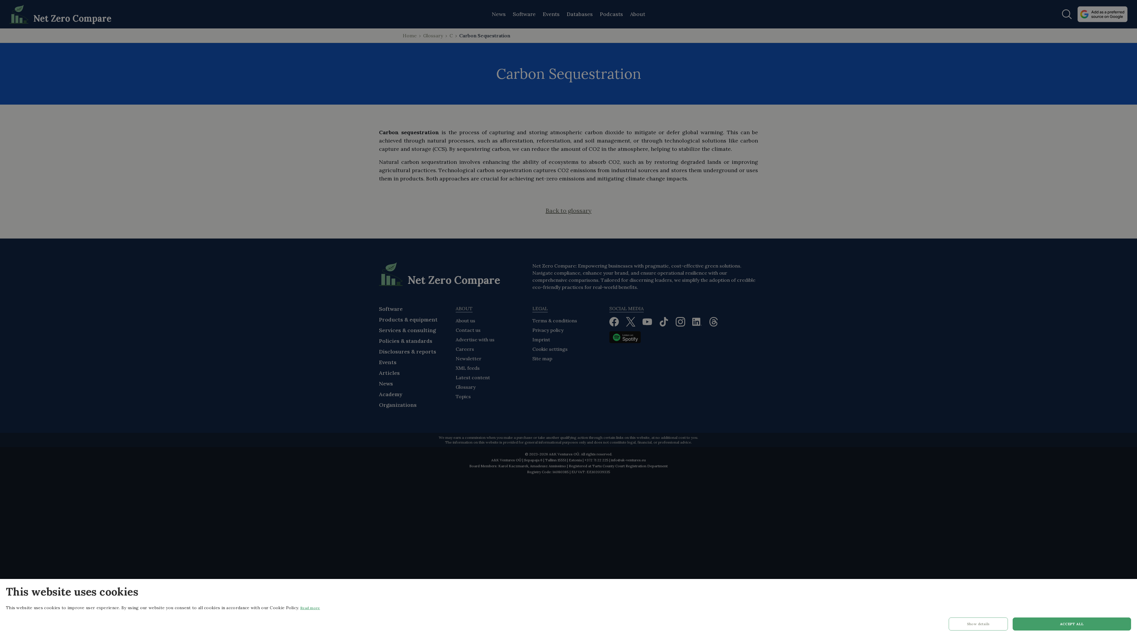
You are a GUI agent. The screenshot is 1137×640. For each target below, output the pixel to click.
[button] (978, 625)
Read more (310, 608)
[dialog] (568, 609)
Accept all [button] (1072, 624)
